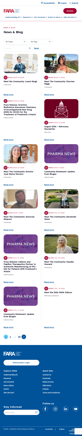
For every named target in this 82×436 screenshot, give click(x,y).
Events (6, 389)
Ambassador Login (21, 363)
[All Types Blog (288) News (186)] (16, 41)
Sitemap (61, 429)
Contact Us (47, 375)
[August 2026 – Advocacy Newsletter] (61, 108)
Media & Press (48, 382)
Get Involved (39, 17)
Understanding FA (12, 17)
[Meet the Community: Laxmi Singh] (21, 63)
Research (27, 17)
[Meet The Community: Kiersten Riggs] (61, 63)
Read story (8, 95)
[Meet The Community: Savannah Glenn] (61, 199)
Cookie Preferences (73, 429)
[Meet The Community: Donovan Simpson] (21, 199)
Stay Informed (13, 406)
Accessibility (49, 429)
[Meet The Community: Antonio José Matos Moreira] (21, 153)
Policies (46, 389)
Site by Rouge (74, 433)
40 (19, 337)
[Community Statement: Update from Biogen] (61, 153)
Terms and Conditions (51, 392)
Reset (36, 48)
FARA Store (47, 385)
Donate (70, 11)
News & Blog (9, 385)
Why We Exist (69, 17)
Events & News (54, 17)
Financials (47, 378)
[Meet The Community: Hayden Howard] (61, 244)
